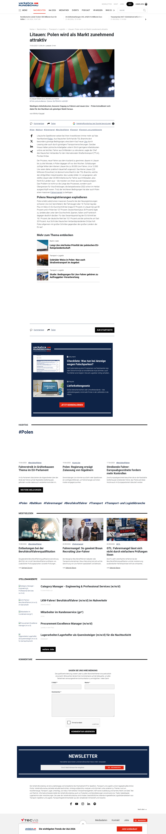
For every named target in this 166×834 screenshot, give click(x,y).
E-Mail (54, 682)
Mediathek (64, 10)
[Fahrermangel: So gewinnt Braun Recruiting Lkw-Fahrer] (83, 529)
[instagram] (82, 804)
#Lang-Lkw (76, 463)
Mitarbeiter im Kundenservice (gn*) (62, 612)
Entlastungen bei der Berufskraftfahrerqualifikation (37, 550)
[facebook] (71, 804)
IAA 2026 (52, 10)
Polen (50, 139)
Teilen (53, 123)
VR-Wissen (97, 10)
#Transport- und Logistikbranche (125, 503)
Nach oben (141, 809)
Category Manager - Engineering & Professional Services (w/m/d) (80, 586)
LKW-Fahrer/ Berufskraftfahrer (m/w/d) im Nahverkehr (74, 600)
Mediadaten (101, 820)
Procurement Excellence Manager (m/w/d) (66, 623)
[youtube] (76, 804)
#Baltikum (35, 503)
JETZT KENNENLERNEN (72, 405)
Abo (130, 4)
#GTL (118, 544)
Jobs (122, 4)
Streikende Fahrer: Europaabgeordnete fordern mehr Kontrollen (124, 470)
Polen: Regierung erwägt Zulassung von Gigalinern (78, 468)
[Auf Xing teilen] (31, 151)
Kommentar (56, 692)
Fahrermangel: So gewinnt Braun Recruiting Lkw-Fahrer (82, 550)
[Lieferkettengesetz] (48, 388)
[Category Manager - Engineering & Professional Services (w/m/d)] (28, 589)
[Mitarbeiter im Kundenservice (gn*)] (28, 613)
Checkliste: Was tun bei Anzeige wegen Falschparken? (86, 362)
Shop (116, 4)
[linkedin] (88, 804)
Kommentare (39, 123)
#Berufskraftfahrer (35, 463)
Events (75, 10)
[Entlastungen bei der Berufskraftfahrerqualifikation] (39, 529)
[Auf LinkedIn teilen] (31, 146)
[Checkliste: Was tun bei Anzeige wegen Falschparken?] (48, 363)
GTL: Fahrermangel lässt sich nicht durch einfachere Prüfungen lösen (127, 551)
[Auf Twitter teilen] (31, 141)
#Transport (96, 503)
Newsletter (107, 4)
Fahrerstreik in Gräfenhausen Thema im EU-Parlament (36, 468)
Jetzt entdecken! (129, 829)
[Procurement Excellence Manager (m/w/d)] (28, 624)
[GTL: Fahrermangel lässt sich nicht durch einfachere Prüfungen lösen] (127, 529)
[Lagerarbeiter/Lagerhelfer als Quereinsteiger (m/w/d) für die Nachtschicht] (28, 638)
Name (87, 682)
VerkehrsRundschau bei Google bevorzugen (93, 123)
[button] (83, 822)
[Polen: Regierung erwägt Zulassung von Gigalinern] (83, 448)
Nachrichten (39, 10)
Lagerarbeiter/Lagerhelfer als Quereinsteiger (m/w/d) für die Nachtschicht (86, 635)
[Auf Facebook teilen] (31, 136)
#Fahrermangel (52, 503)
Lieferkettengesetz (78, 385)
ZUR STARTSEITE (105, 330)
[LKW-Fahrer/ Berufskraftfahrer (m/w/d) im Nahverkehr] (28, 602)
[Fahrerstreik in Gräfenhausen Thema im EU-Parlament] (39, 448)
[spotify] (94, 804)
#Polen (26, 432)
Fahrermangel (56, 192)
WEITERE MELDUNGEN (30, 490)
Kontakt (116, 820)
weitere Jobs (48, 649)
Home (32, 29)
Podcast (86, 10)
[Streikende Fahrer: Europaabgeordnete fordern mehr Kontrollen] (127, 448)
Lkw (86, 141)
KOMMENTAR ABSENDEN (83, 731)
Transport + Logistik (57, 29)
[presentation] (145, 19)
